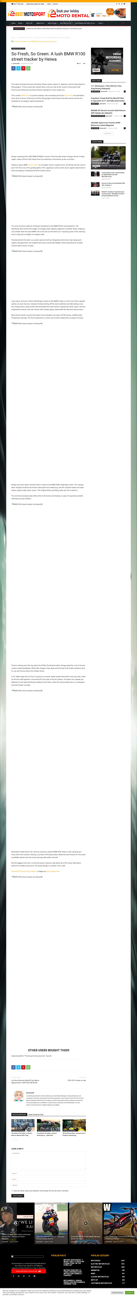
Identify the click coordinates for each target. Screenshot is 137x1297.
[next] (122, 28)
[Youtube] (124, 4)
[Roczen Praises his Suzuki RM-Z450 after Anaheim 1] (95, 184)
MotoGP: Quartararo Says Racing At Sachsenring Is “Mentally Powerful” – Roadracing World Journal (113, 193)
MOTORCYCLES (95, 91)
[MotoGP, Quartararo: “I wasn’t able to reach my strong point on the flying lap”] (56, 1263)
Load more (107, 133)
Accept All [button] (129, 1292)
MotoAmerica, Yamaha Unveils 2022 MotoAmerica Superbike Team (74, 1282)
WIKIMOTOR (95, 103)
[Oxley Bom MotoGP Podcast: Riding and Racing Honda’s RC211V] (51, 1223)
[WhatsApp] (28, 68)
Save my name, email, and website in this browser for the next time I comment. (41, 1191)
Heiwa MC (68, 95)
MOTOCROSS (95, 128)
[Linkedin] (19, 1276)
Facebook (24, 871)
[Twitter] (122, 4)
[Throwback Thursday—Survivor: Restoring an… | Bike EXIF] (48, 1125)
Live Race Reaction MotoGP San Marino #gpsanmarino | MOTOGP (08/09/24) (25, 1081)
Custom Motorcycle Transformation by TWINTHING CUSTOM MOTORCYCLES (113, 174)
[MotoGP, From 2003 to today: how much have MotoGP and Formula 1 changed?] (56, 1273)
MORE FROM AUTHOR (36, 1115)
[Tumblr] (24, 1276)
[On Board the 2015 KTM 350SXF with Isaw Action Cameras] (85, 1223)
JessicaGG (16, 63)
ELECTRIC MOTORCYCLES (98, 116)
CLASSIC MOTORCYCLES (24, 38)
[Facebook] (116, 4)
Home (13, 38)
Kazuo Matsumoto (53, 871)
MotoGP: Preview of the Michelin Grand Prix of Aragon (45, 29)
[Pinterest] (23, 68)
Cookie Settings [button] (117, 1292)
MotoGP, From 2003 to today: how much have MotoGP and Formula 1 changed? (73, 1272)
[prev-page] (12, 1139)
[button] (123, 23)
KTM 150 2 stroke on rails (77, 1080)
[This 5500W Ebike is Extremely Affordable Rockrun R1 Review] (120, 1223)
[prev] (119, 28)
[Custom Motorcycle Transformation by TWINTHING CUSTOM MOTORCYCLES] (95, 174)
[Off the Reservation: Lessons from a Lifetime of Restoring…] (74, 1125)
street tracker (33, 165)
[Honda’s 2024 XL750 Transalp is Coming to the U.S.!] (108, 157)
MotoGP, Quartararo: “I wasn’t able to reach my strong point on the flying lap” (74, 1262)
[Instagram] (119, 4)
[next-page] (16, 1139)
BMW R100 (25, 95)
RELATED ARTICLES (19, 1115)
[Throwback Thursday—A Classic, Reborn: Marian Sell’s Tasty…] (23, 1125)
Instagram (33, 871)
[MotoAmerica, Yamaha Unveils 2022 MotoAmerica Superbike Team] (56, 1283)
